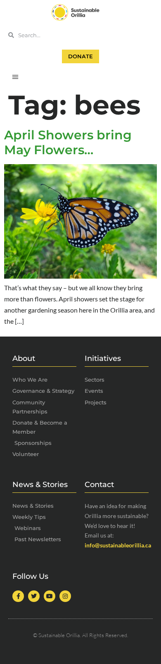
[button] (15, 76)
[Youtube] (49, 596)
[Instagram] (65, 596)
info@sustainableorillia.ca (118, 545)
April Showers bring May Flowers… (68, 142)
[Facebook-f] (18, 596)
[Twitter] (34, 596)
